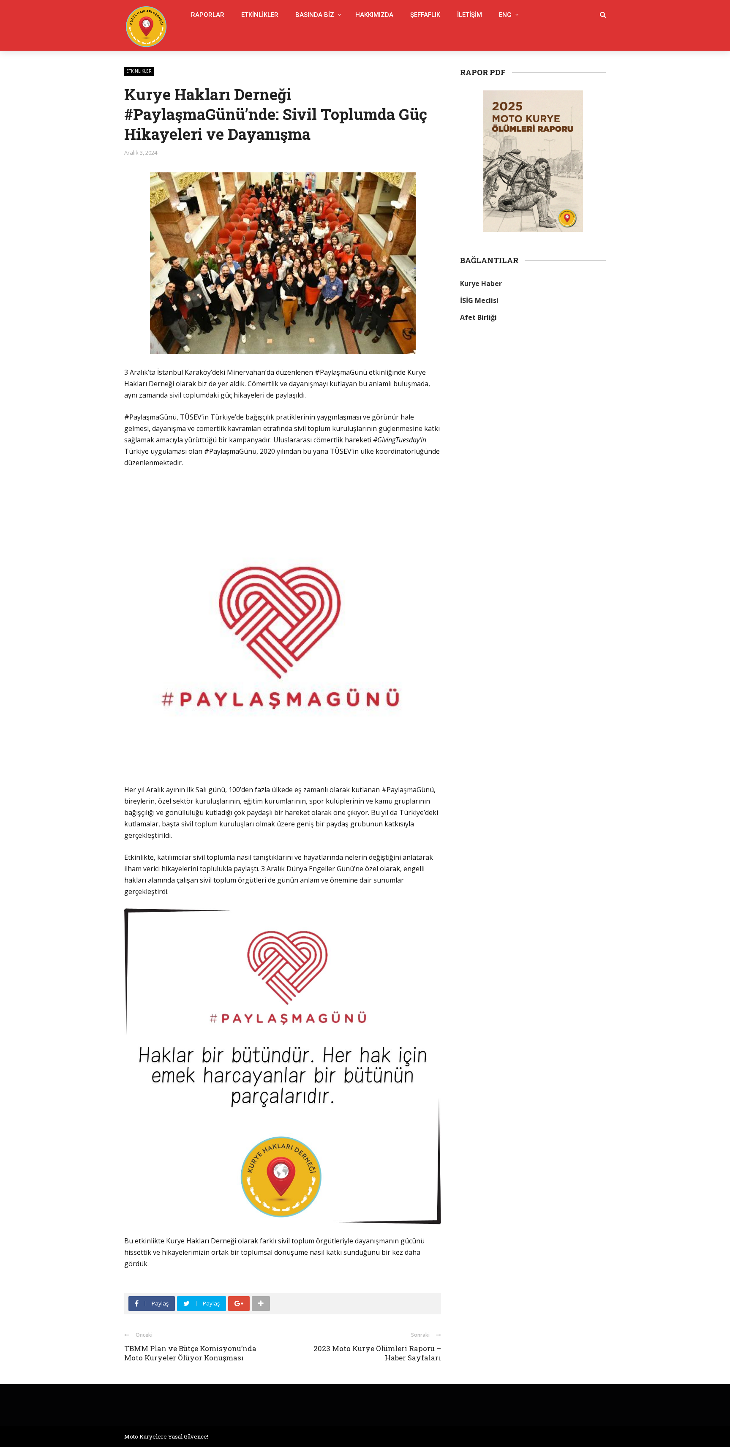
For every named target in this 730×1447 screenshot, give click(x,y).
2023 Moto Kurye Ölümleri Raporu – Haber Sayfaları (377, 1353)
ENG (505, 15)
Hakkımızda (374, 15)
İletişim (469, 15)
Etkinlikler (259, 15)
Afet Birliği (478, 317)
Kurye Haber (481, 283)
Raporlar (207, 15)
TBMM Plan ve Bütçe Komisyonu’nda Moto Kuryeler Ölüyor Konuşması (190, 1353)
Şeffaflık (425, 15)
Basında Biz (314, 15)
